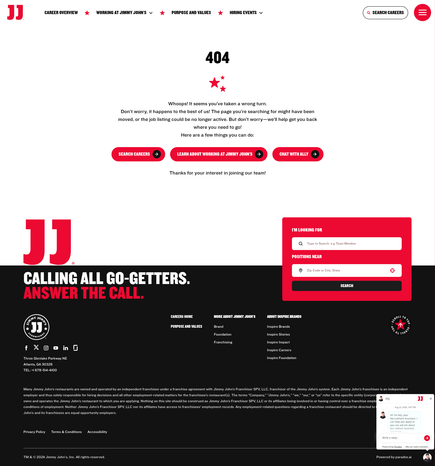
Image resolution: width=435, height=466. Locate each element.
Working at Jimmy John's (121, 12)
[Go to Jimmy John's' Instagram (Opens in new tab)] (46, 348)
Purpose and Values (191, 12)
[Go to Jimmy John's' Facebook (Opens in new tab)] (26, 348)
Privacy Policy (34, 432)
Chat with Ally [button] (294, 154)
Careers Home (182, 317)
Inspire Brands (278, 326)
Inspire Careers (279, 350)
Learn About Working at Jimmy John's (215, 154)
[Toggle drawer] (422, 12)
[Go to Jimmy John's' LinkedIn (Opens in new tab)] (66, 348)
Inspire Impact (278, 342)
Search (347, 286)
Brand (218, 326)
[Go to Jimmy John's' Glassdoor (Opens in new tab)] (76, 348)
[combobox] (346, 270)
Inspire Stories (278, 334)
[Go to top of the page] (400, 325)
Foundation (222, 334)
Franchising (223, 342)
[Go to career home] (19, 13)
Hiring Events (243, 12)
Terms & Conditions (66, 432)
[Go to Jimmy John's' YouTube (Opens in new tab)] (56, 348)
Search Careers (134, 154)
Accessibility (97, 432)
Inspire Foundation (281, 358)
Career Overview (61, 12)
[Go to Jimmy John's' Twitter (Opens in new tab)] (36, 348)
